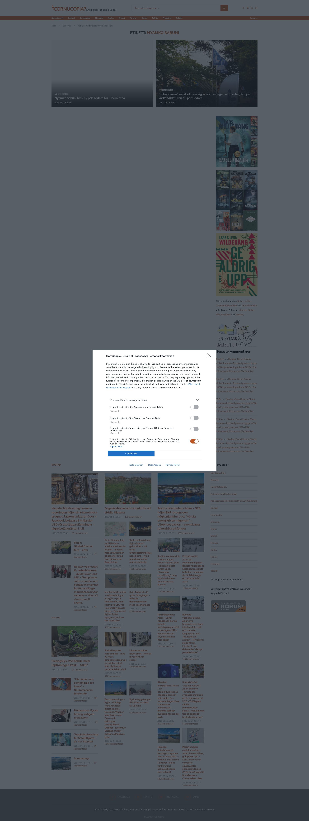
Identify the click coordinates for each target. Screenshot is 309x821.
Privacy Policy (173, 465)
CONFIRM (131, 453)
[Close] (210, 356)
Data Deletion (136, 465)
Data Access (154, 465)
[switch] (194, 407)
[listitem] (154, 400)
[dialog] (154, 410)
